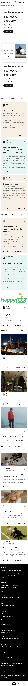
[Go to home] (5, 2)
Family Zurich (4, 661)
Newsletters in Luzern (6, 641)
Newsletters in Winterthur (7, 657)
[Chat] (19, 683)
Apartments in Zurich (14, 597)
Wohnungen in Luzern (14, 638)
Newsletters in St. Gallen (7, 649)
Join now (8, 31)
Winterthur (3, 653)
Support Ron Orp (5, 587)
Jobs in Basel (4, 622)
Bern (2, 628)
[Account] (24, 683)
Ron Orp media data (5, 585)
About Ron (13, 675)
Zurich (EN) (3, 595)
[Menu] (3, 683)
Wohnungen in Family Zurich (18, 663)
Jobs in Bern (4, 630)
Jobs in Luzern (4, 638)
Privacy (6, 677)
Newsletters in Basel (6, 624)
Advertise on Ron (16, 585)
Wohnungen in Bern (12, 630)
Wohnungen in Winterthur (17, 655)
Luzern (2, 636)
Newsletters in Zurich (6, 600)
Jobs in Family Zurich (6, 663)
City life (3, 570)
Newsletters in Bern (5, 632)
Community (3, 577)
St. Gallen (3, 644)
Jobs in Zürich (4, 605)
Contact (19, 675)
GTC (2, 677)
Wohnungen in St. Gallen (15, 647)
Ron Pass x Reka (11, 575)
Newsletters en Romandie (7, 616)
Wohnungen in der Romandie (19, 614)
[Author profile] (4, 178)
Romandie (3, 611)
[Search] (9, 683)
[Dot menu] (24, 105)
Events (2, 573)
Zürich (2, 603)
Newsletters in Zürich (6, 608)
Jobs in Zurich (4, 597)
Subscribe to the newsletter (14, 570)
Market (3, 575)
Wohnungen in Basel (13, 622)
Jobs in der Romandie (6, 614)
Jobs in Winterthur (5, 655)
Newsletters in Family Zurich (7, 665)
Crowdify (14, 587)
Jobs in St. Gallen (5, 647)
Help (23, 675)
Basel (2, 620)
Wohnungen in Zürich (14, 605)
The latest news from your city (15, 573)
